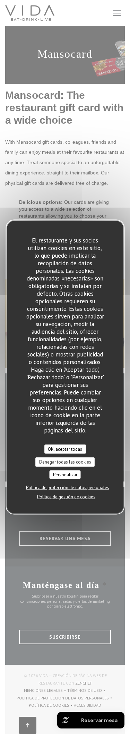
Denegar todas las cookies (65, 462)
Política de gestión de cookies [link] (66, 497)
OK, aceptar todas (65, 449)
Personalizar (65, 474)
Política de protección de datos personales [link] (67, 487)
